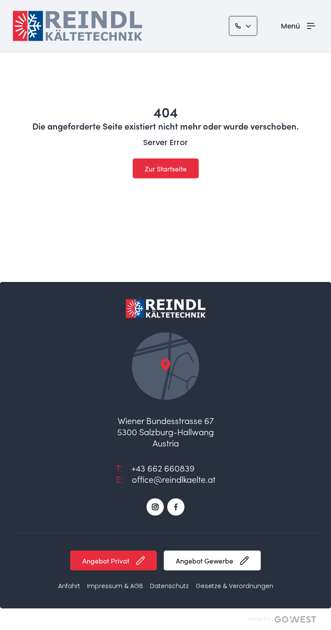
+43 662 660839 (163, 468)
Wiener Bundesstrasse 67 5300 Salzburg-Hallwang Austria (165, 431)
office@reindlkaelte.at (173, 479)
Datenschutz (169, 586)
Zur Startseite (166, 168)
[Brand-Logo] (77, 26)
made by (259, 619)
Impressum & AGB (115, 586)
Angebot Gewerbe (204, 560)
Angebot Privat (105, 560)
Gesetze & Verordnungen (234, 586)
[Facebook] (175, 507)
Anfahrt (69, 586)
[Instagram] (155, 507)
